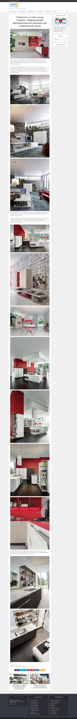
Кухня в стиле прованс (34, 700)
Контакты (55, 11)
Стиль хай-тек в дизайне (34, 705)
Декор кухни (53, 705)
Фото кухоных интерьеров (55, 708)
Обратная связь (18, 697)
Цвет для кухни (48, 11)
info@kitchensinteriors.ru (16, 704)
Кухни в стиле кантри (33, 707)
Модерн (20, 666)
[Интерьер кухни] (14, 5)
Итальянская (15, 666)
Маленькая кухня (54, 712)
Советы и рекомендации (55, 702)
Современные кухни (33, 703)
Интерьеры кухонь (13, 11)
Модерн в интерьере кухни (34, 713)
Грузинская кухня (33, 712)
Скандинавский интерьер (34, 708)
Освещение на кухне (54, 703)
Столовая (32, 666)
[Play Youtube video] (60, 21)
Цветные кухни (53, 707)
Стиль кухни (40, 11)
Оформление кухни (32, 11)
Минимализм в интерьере (34, 710)
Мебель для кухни (22, 11)
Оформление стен (25, 666)
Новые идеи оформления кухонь (56, 700)
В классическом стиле (34, 702)
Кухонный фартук (54, 710)
